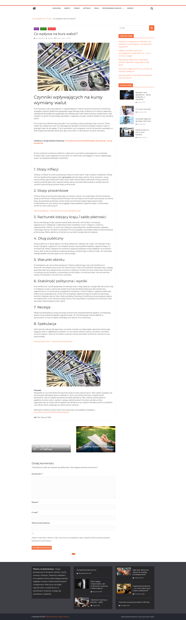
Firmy (49, 19)
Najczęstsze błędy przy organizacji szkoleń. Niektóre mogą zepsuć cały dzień (134, 62)
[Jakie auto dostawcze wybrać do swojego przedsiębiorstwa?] (124, 574)
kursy (63, 38)
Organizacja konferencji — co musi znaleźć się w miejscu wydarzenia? (142, 588)
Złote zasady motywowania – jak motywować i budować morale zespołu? (99, 585)
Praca (96, 8)
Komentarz (37, 474)
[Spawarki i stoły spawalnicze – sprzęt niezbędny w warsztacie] (127, 97)
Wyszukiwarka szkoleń (111, 8)
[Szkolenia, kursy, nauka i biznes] (34, 8)
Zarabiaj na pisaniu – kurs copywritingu (96, 448)
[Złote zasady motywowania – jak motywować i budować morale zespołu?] (82, 586)
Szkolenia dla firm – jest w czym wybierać (143, 132)
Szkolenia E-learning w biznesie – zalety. (99, 601)
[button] (122, 8)
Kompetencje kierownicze (86, 570)
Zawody (130, 8)
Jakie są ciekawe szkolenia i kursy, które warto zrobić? (137, 617)
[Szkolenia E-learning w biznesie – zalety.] (82, 603)
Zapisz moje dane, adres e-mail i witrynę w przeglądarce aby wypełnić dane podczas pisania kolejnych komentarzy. (71, 539)
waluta (68, 38)
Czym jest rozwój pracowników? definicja (51, 448)
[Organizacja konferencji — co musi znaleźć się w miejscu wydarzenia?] (124, 590)
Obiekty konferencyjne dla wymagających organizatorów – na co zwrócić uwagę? (135, 53)
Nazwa (35, 502)
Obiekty (67, 8)
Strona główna (38, 19)
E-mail (35, 512)
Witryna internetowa (41, 523)
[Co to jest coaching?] (127, 110)
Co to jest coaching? (143, 109)
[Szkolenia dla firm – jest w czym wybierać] (127, 134)
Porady (77, 8)
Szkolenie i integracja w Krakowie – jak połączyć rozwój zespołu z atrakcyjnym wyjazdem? (135, 44)
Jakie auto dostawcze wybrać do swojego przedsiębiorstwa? (141, 572)
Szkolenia (57, 8)
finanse (58, 38)
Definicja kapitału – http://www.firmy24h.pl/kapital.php (57, 211)
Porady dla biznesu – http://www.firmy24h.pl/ (53, 341)
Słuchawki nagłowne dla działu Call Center (143, 120)
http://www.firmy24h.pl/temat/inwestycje (51, 412)
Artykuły (87, 8)
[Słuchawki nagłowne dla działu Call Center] (127, 121)
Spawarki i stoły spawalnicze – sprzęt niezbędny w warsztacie (143, 96)
